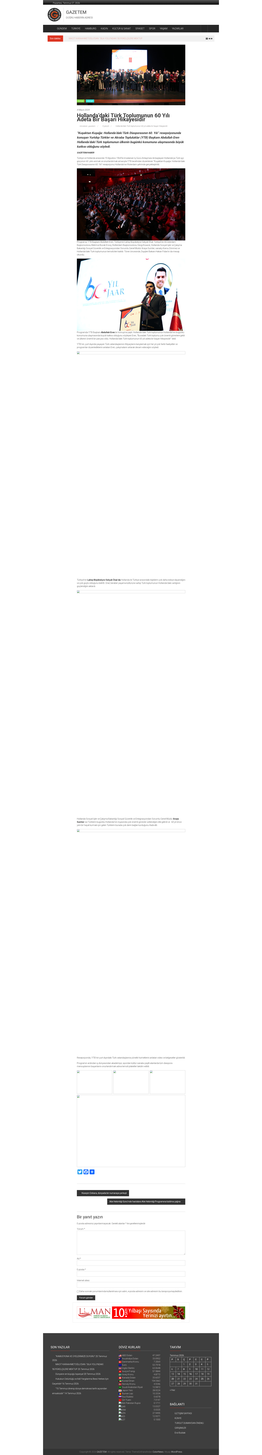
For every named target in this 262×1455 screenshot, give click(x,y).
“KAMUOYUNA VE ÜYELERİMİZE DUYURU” (75, 1356)
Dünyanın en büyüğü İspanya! (83, 38)
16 (190, 1374)
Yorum (81, 1229)
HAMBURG (90, 28)
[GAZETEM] (51, 28)
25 (202, 1379)
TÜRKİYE (76, 28)
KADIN (104, 28)
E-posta (81, 1269)
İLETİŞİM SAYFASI (183, 1413)
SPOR (152, 28)
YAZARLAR (177, 28)
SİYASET (139, 28)
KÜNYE (178, 1418)
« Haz (172, 1390)
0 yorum (105, 126)
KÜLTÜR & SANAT (121, 28)
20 (172, 1379)
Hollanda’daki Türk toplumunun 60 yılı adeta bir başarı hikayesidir (142, 126)
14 (178, 1374)
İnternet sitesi (83, 1280)
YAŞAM (163, 28)
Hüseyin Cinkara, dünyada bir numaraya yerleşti (104, 1193)
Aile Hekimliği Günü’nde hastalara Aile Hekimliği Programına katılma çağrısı (145, 1201)
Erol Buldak (180, 1433)
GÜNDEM (62, 28)
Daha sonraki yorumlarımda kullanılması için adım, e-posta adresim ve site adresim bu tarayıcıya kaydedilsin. (130, 1291)
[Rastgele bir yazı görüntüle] (211, 28)
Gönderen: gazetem (87, 126)
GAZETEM (76, 12)
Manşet (90, 101)
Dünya (80, 101)
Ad (79, 1258)
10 (196, 1369)
